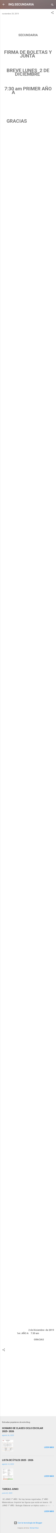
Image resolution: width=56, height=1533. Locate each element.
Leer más (49, 1447)
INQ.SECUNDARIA (21, 4)
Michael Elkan (34, 1528)
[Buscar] (52, 5)
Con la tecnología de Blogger (29, 1523)
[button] (52, 13)
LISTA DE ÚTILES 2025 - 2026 (17, 1460)
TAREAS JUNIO (10, 1489)
